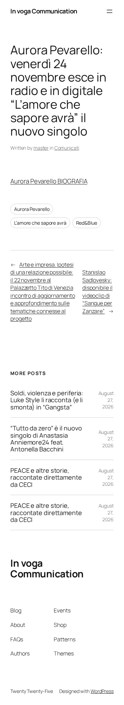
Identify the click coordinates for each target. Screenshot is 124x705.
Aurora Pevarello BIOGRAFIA (48, 181)
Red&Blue (86, 223)
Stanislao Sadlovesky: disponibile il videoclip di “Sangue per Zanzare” (97, 291)
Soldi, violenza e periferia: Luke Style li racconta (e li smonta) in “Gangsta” (46, 399)
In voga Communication (43, 11)
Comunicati (66, 148)
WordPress (102, 691)
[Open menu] (109, 11)
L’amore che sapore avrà (40, 223)
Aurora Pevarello (31, 209)
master (41, 148)
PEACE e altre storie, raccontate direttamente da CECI (46, 477)
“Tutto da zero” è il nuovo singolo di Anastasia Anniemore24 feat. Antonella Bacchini (46, 439)
